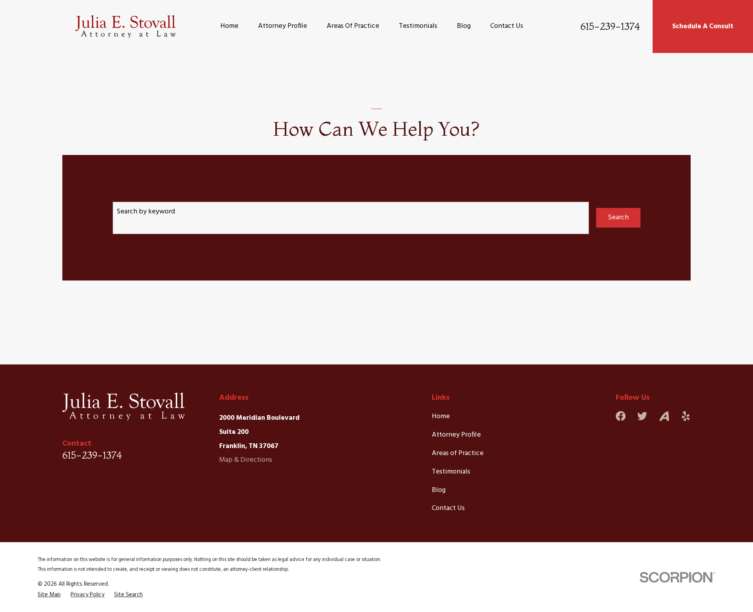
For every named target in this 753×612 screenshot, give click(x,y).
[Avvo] (664, 416)
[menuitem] (49, 594)
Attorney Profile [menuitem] (282, 26)
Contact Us (448, 508)
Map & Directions (245, 460)
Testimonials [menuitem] (418, 26)
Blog (439, 490)
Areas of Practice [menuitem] (353, 26)
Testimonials (451, 471)
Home (441, 416)
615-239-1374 (610, 26)
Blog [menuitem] (464, 26)
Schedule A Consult (702, 26)
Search (618, 217)
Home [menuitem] (229, 26)
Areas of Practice (458, 453)
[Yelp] (686, 416)
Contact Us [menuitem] (506, 26)
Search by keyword (145, 211)
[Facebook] (621, 416)
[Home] (125, 26)
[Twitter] (642, 416)
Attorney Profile (456, 435)
